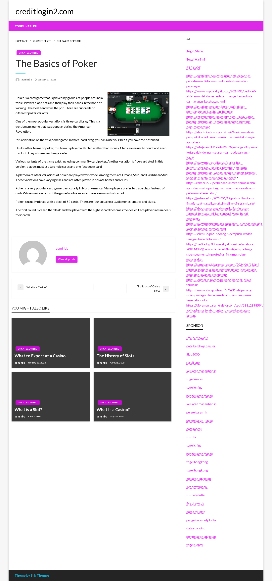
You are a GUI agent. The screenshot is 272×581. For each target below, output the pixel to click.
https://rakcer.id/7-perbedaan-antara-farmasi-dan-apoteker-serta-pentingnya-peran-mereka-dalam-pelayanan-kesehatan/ (221, 188)
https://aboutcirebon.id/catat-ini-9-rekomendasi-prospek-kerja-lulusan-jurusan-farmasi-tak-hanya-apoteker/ (220, 137)
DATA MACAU (197, 337)
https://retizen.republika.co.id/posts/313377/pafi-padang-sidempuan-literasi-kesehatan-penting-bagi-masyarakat (220, 122)
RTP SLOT (193, 67)
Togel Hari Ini (26, 26)
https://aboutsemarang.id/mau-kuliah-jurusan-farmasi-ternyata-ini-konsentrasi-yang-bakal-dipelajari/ (217, 213)
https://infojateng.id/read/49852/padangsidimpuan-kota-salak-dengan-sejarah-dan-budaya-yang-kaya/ (221, 152)
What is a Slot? (28, 409)
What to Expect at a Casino (40, 355)
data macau (194, 429)
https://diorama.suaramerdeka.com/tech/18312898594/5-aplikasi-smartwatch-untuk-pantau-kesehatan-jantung (226, 310)
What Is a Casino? (113, 409)
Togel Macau (195, 51)
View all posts (66, 259)
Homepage (21, 41)
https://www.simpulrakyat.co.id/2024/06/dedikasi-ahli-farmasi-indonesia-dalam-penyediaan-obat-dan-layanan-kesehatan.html (221, 96)
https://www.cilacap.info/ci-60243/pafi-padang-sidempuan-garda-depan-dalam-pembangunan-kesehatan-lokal (219, 295)
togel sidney (194, 545)
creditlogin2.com (45, 11)
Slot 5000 (193, 354)
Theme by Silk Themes (32, 575)
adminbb (27, 79)
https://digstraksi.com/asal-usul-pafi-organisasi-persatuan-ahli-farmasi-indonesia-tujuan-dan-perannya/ (219, 81)
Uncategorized (42, 41)
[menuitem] (26, 26)
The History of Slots (115, 355)
